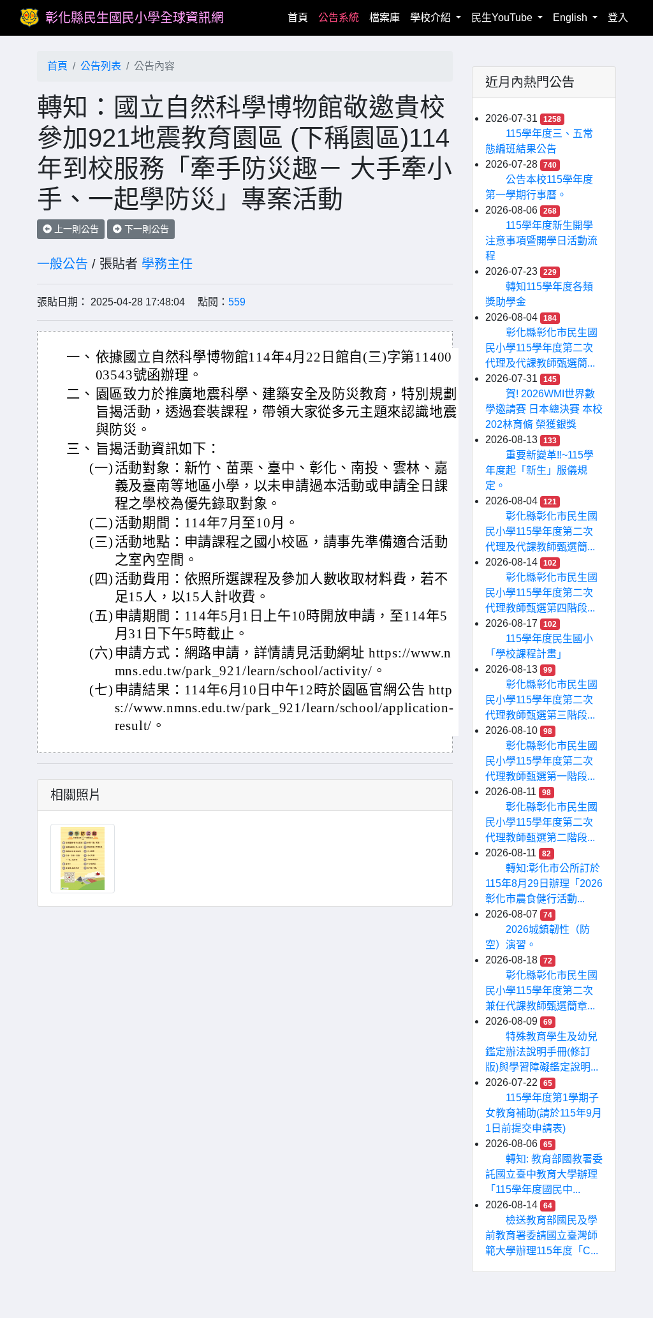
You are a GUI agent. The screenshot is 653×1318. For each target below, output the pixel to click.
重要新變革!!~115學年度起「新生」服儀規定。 (539, 470)
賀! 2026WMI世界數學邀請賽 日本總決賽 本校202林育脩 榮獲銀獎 (544, 409)
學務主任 (167, 264)
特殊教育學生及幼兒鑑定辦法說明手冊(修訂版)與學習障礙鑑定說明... (541, 1052)
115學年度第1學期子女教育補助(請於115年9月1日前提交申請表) (543, 1113)
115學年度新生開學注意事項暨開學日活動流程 (541, 240)
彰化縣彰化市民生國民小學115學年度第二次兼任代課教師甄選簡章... (541, 990)
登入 (618, 17)
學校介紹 (431, 17)
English (571, 17)
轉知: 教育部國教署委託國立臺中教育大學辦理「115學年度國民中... (544, 1174)
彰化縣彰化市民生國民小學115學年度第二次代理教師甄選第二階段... (541, 822)
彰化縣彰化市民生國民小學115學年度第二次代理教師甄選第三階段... (541, 700)
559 (237, 302)
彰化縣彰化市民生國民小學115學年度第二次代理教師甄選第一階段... (541, 761)
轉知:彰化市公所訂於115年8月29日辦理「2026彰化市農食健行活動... (544, 883)
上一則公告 (75, 229)
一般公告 (62, 264)
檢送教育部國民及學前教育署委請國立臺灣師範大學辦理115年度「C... (541, 1235)
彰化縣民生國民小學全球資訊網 (134, 18)
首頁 (300, 17)
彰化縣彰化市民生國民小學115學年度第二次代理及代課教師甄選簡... (541, 348)
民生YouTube (503, 17)
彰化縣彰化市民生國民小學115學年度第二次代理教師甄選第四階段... (541, 592)
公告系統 (338, 17)
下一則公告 (145, 229)
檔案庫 (384, 17)
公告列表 (100, 66)
